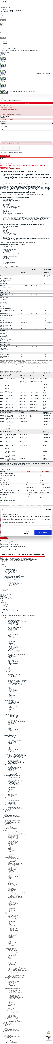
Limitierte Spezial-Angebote (14, 582)
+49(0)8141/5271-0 (4, 27)
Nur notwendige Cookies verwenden (26, 532)
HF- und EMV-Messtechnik (11, 570)
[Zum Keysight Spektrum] (0, 502)
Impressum (5, 604)
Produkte (5, 566)
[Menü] (51, 1031)
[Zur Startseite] (1, 14)
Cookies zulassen (43, 532)
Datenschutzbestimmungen (15, 100)
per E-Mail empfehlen (5, 116)
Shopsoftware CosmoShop (29, 615)
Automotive (7, 578)
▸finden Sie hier (15, 168)
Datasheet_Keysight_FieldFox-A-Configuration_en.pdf (12, 546)
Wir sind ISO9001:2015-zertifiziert (10, 610)
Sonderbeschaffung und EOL (11, 581)
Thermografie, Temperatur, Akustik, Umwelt (15, 576)
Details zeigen (46, 527)
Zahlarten (5, 609)
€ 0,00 (4, 9)
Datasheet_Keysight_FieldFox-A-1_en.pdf (9, 541)
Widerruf (4, 608)
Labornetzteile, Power (10, 572)
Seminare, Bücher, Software (11, 579)
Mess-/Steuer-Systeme (10, 573)
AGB (4, 605)
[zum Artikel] (17, 557)
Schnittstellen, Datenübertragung (12, 577)
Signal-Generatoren (9, 571)
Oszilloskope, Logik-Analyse (11, 568)
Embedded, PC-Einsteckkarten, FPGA (14, 575)
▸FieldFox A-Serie (44, 471)
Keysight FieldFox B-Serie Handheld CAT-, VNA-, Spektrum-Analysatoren (17, 558)
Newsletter (5, 4)
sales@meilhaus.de (7, 598)
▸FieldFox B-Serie (30, 471)
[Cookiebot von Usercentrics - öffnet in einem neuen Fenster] (46, 510)
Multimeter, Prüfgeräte (10, 569)
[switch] (48, 1039)
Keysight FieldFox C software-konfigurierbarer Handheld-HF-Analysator (16, 560)
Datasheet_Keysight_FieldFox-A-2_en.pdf (9, 544)
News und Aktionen (12, 584)
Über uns (10, 585)
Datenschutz (5, 606)
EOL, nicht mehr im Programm (15, 583)
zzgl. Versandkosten (16, 615)
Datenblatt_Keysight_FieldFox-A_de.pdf (9, 549)
